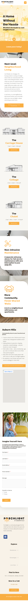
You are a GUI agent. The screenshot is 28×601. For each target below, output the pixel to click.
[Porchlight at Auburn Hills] (7, 2)
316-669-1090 (14, 584)
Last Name (5, 458)
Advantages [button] (13, 557)
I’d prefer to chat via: (7, 490)
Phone (5, 494)
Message (4, 478)
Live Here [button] (13, 565)
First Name (5, 452)
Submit (6, 500)
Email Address (6, 465)
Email (5, 492)
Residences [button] (13, 550)
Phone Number (6, 471)
